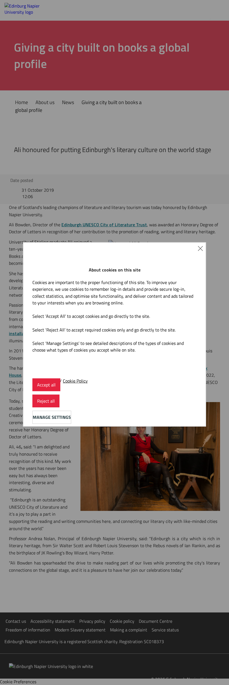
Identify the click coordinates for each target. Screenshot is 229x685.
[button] (200, 248)
